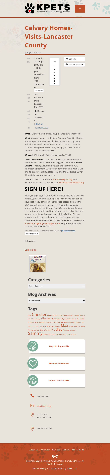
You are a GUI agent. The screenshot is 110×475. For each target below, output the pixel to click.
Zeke (74, 334)
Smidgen (46, 334)
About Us (33, 449)
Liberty (42, 326)
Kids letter (32, 326)
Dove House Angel (35, 319)
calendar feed (69, 230)
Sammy (35, 333)
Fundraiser (56, 319)
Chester (39, 314)
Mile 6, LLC (72, 468)
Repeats (39, 90)
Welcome (59, 334)
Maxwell (72, 326)
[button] (74, 65)
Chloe (49, 315)
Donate (66, 449)
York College (67, 334)
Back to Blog (30, 249)
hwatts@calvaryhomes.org (71, 182)
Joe (83, 322)
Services (56, 449)
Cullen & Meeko (79, 315)
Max (64, 325)
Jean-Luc (50, 322)
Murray (36, 330)
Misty (83, 326)
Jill (80, 322)
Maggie (57, 326)
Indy (44, 322)
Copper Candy (62, 315)
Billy (29, 315)
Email (40, 123)
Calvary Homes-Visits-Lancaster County (49, 36)
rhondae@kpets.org (62, 179)
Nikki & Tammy (45, 330)
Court (70, 315)
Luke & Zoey (49, 326)
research (73, 330)
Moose (30, 330)
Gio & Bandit (76, 319)
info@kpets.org (44, 406)
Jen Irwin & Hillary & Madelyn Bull (66, 322)
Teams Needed (41, 128)
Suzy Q (52, 334)
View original (31, 233)
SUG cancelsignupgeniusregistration (42, 223)
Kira (37, 326)
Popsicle (66, 330)
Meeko (77, 326)
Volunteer (45, 449)
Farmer (47, 318)
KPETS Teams (78, 449)
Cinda (54, 315)
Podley (56, 329)
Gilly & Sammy (66, 319)
